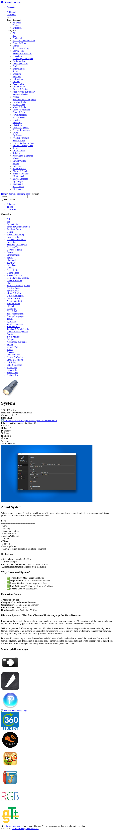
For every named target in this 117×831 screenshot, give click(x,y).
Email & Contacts (21, 173)
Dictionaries (18, 189)
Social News (18, 186)
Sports (15, 71)
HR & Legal (18, 176)
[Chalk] (10, 689)
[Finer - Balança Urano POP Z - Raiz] (10, 748)
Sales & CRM (19, 140)
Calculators (18, 79)
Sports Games (19, 104)
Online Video (19, 86)
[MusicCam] (10, 670)
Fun (14, 35)
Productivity (18, 38)
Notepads (17, 166)
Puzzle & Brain (19, 43)
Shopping (17, 74)
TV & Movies (19, 150)
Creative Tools (19, 102)
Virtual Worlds (19, 161)
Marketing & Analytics (23, 58)
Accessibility (18, 84)
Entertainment (19, 69)
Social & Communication (24, 40)
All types (17, 22)
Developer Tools (20, 63)
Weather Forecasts (21, 138)
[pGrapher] (10, 708)
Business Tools (19, 61)
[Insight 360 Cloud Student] (10, 729)
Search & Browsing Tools (24, 99)
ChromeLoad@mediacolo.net (25, 828)
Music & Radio (19, 107)
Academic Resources (22, 53)
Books (15, 66)
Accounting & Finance (23, 156)
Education (17, 56)
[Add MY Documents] (14, 710)
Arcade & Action (20, 89)
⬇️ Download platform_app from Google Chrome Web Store (29, 420)
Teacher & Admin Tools (23, 143)
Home (4, 194)
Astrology (17, 122)
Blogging (17, 76)
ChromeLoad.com (13, 826)
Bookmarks (18, 184)
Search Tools (18, 51)
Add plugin (12, 12)
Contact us (11, 7)
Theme (16, 25)
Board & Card (19, 112)
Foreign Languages (21, 130)
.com (12, 2)
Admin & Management (23, 145)
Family (16, 163)
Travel (15, 133)
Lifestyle (16, 120)
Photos (16, 97)
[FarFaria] (10, 786)
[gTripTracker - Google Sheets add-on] (10, 823)
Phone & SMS (19, 168)
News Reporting (20, 115)
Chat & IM (17, 125)
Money (16, 158)
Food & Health (19, 117)
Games (16, 46)
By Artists (17, 135)
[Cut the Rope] (10, 767)
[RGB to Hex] (10, 804)
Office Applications (21, 109)
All (14, 33)
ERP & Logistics (20, 179)
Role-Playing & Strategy (24, 92)
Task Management (21, 127)
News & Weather (20, 94)
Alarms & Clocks (20, 171)
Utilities (16, 81)
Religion (16, 153)
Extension (17, 28)
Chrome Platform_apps (19, 194)
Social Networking (21, 48)
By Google (18, 181)
